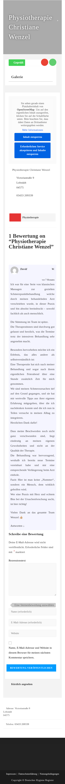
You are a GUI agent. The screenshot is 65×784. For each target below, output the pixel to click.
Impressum (11, 774)
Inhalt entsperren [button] (32, 137)
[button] (17, 62)
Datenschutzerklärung (27, 774)
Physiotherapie (30, 217)
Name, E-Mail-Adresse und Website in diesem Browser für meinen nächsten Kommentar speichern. (30, 652)
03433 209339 (24, 195)
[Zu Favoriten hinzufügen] (58, 18)
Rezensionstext (17, 560)
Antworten (16, 525)
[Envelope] (44, 62)
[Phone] (52, 62)
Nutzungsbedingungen (49, 774)
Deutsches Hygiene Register (39, 780)
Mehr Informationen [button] (32, 130)
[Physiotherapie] (15, 217)
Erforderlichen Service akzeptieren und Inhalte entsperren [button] (33, 150)
